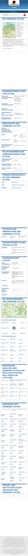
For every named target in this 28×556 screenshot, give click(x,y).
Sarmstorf (3, 354)
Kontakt (16, 550)
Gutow (14, 7)
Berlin (2, 380)
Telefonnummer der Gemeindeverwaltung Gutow (14, 154)
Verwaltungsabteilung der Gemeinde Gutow (13, 177)
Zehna (20, 339)
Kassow (3, 361)
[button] (3, 305)
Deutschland (15, 182)
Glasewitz (21, 354)
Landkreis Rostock (16, 187)
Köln (2, 384)
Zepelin (20, 346)
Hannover (21, 391)
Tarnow (3, 346)
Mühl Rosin (14, 333)
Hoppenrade (4, 350)
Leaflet (7, 317)
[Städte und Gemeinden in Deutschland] (14, 3)
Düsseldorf (21, 384)
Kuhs (2, 358)
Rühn (20, 361)
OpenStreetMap (17, 317)
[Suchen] (25, 15)
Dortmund (12, 387)
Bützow (12, 361)
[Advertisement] (14, 70)
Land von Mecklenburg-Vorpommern (8, 11)
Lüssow (20, 343)
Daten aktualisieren (7, 48)
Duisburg (12, 395)
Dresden (12, 391)
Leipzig (3, 387)
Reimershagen (22, 350)
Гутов (11, 237)
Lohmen (12, 346)
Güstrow (14, 322)
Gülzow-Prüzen (5, 322)
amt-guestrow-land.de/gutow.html (18, 114)
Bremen (3, 391)
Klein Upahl (5, 333)
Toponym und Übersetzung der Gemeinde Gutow (11, 231)
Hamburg (12, 380)
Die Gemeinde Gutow (13, 19)
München (21, 380)
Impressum (14, 549)
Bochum (21, 395)
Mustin (11, 358)
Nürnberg (3, 395)
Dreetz (11, 355)
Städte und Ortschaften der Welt (14, 551)
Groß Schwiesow (12, 350)
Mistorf (20, 358)
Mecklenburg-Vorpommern (18, 185)
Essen (20, 388)
